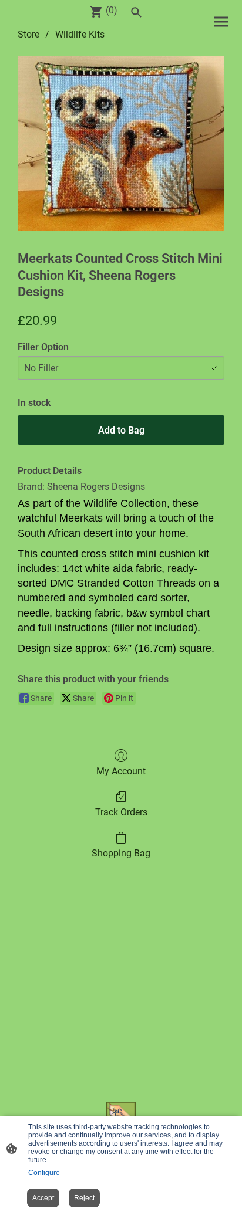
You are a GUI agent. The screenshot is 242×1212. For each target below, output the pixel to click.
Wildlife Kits (80, 34)
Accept (43, 1198)
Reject (84, 1198)
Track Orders (121, 812)
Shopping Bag (121, 853)
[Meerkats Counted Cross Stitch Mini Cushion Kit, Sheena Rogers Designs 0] (121, 143)
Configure (44, 1173)
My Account (121, 771)
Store (28, 34)
